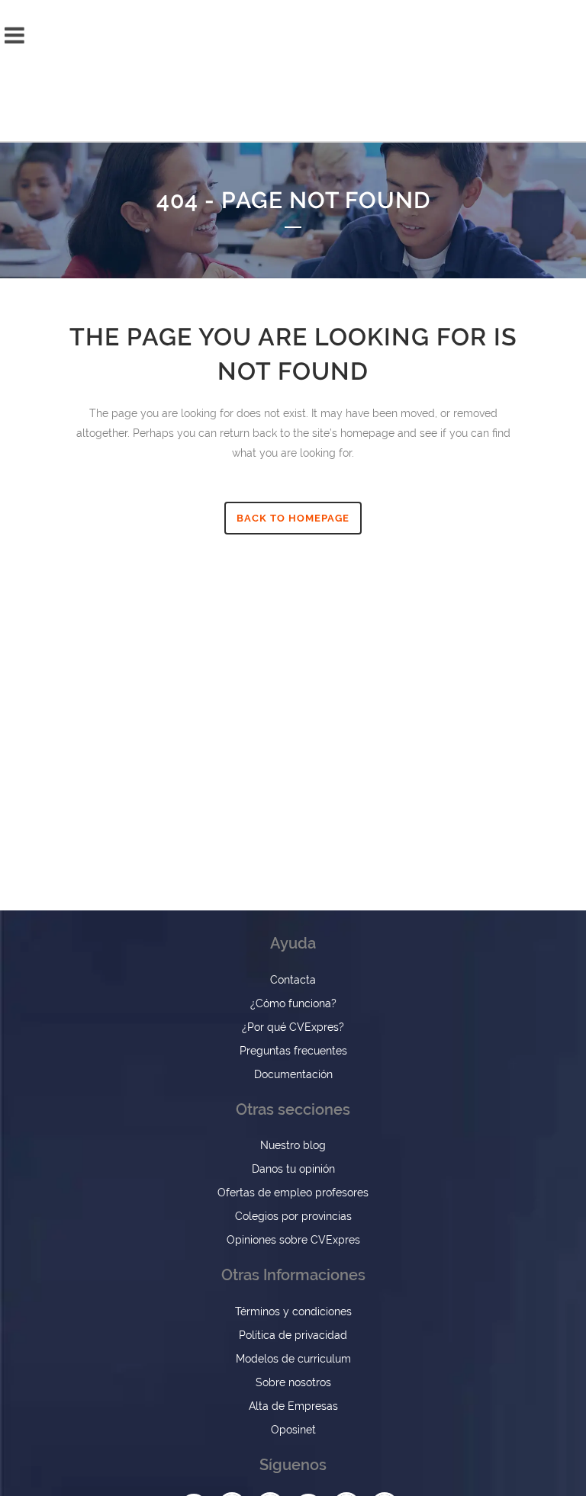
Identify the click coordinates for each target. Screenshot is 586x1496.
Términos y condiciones (293, 1311)
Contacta (293, 980)
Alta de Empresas (293, 1406)
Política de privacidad (293, 1335)
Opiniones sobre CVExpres (293, 1240)
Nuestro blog (293, 1145)
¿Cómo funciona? (293, 1003)
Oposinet (293, 1430)
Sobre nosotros (293, 1382)
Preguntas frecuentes (293, 1051)
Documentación (293, 1074)
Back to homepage (293, 518)
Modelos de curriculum (293, 1359)
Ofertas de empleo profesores (293, 1192)
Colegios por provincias (293, 1216)
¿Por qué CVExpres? (293, 1027)
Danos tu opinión (293, 1169)
